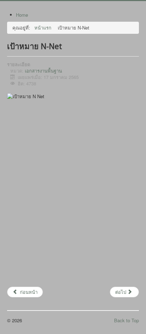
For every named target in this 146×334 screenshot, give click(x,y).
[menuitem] (22, 14)
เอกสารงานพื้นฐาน (43, 70)
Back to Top (126, 320)
